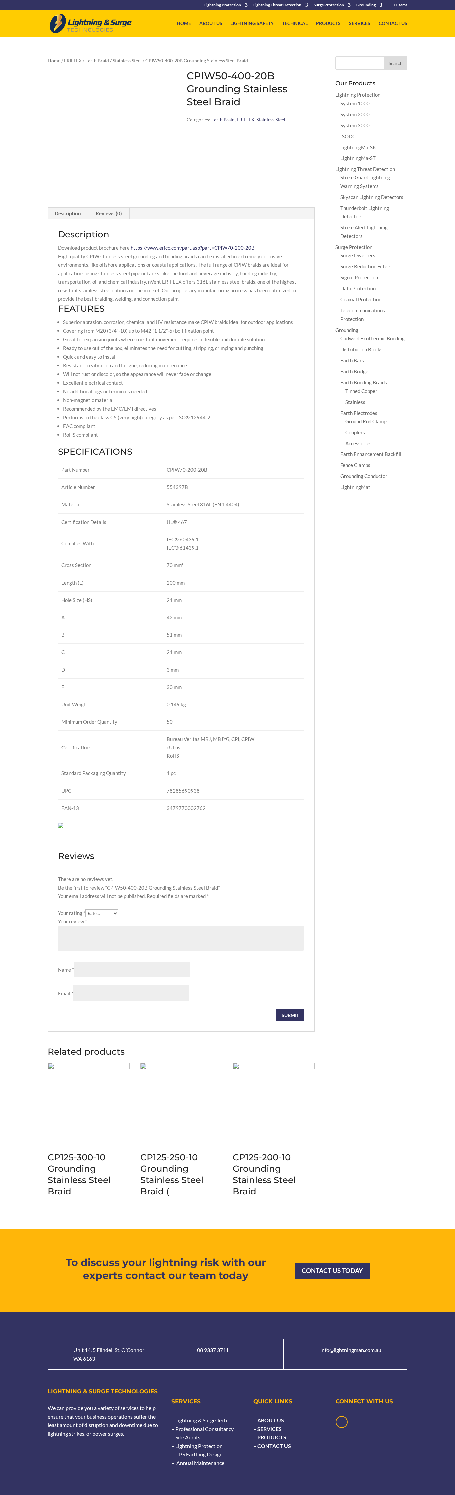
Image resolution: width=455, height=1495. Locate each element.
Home (184, 23)
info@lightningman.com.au (350, 1350)
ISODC (348, 136)
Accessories (358, 443)
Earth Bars (352, 360)
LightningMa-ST (358, 158)
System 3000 (355, 125)
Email (65, 993)
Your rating (71, 913)
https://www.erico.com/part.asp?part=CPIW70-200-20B (193, 248)
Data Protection (358, 288)
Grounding (366, 5)
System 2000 (355, 114)
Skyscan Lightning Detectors (371, 197)
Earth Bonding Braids (363, 382)
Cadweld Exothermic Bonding (372, 338)
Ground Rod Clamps (367, 421)
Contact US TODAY (332, 1270)
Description (68, 213)
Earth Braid (97, 60)
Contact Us (393, 23)
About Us (210, 23)
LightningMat (355, 487)
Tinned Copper (361, 391)
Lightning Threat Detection (277, 5)
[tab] (68, 213)
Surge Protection (329, 5)
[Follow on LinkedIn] (342, 1422)
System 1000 (355, 103)
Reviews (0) (109, 213)
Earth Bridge (354, 371)
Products (328, 23)
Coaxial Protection (360, 299)
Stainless (355, 402)
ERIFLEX (73, 60)
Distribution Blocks (361, 349)
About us (270, 1420)
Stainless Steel (127, 60)
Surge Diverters (357, 255)
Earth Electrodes (358, 413)
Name (66, 970)
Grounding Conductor (363, 476)
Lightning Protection (222, 5)
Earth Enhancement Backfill (370, 454)
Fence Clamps (355, 465)
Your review (72, 921)
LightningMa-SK (358, 147)
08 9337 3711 (213, 1350)
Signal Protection (359, 277)
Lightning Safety (252, 23)
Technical (295, 23)
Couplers (355, 432)
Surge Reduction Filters (366, 266)
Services (359, 23)
